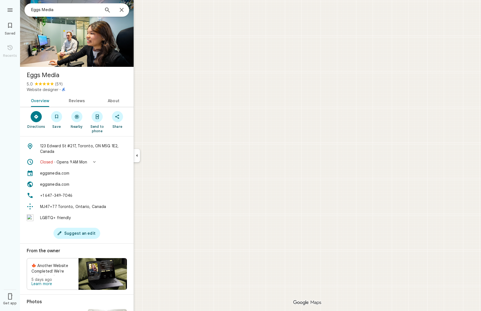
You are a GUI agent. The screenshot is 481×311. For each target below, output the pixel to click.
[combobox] (65, 9)
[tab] (39, 100)
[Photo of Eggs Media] (77, 33)
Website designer (42, 89)
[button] (77, 162)
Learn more (41, 283)
